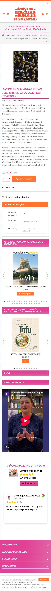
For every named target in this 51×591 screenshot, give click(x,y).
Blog (7, 373)
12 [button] (31, 301)
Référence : (6, 100)
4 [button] (12, 301)
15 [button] (39, 301)
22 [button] (19, 303)
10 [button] (26, 301)
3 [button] (9, 301)
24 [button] (24, 303)
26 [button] (29, 303)
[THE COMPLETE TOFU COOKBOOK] (25, 335)
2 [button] (7, 301)
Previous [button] (3, 275)
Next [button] (47, 275)
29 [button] (36, 303)
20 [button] (14, 303)
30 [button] (39, 303)
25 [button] (26, 303)
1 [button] (4, 301)
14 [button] (36, 301)
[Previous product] (46, 41)
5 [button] (14, 301)
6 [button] (17, 301)
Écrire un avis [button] (28, 483)
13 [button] (34, 301)
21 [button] (17, 303)
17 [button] (43, 301)
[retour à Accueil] (3, 35)
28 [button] (34, 303)
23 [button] (21, 303)
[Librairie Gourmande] (25, 14)
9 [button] (24, 301)
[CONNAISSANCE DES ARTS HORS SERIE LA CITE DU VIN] (25, 267)
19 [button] (12, 303)
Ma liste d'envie (46, 4)
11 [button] (29, 301)
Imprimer (9, 187)
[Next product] (48, 41)
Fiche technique (14, 204)
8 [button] (21, 301)
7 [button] (19, 301)
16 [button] (41, 301)
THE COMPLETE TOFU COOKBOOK (25, 354)
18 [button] (46, 301)
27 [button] (31, 303)
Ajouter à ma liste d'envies (17, 197)
